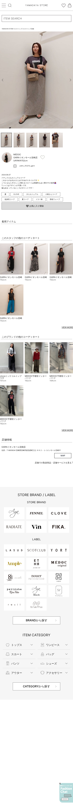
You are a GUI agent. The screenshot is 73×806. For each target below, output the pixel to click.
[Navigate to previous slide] (2, 80)
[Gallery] (36, 79)
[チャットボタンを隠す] (60, 783)
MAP (63, 455)
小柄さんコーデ (51, 194)
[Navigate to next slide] (70, 80)
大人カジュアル (32, 194)
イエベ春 (39, 199)
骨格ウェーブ (55, 199)
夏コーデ (25, 199)
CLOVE (16, 194)
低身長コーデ (10, 199)
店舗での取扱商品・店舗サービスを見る (53, 462)
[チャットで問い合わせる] (66, 793)
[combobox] (36, 18)
